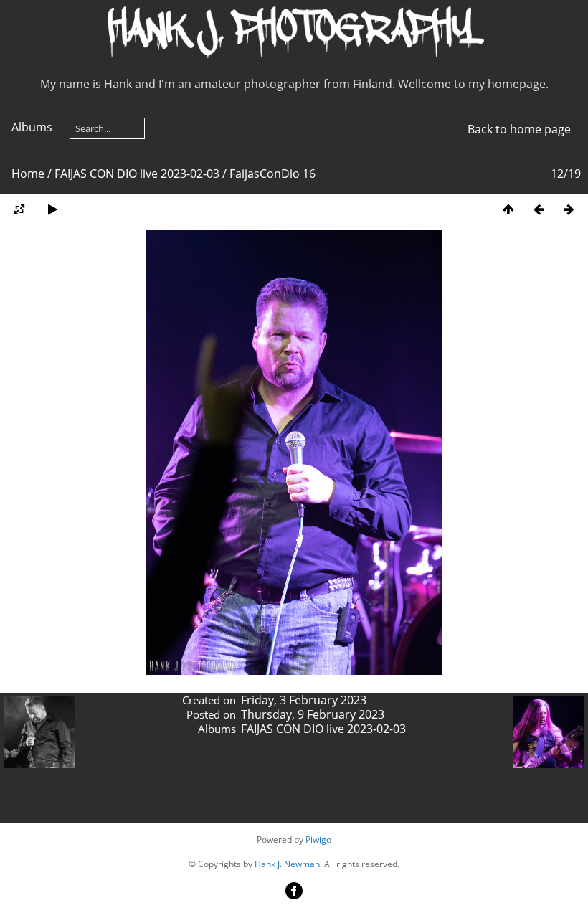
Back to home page (519, 129)
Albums (31, 127)
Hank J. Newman (287, 864)
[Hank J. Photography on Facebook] (294, 896)
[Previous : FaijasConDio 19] (538, 209)
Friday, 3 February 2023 (303, 700)
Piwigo (318, 839)
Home (27, 173)
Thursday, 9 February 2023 (312, 714)
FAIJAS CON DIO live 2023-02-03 (136, 173)
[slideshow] (52, 209)
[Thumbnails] (508, 209)
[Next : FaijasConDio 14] (569, 209)
